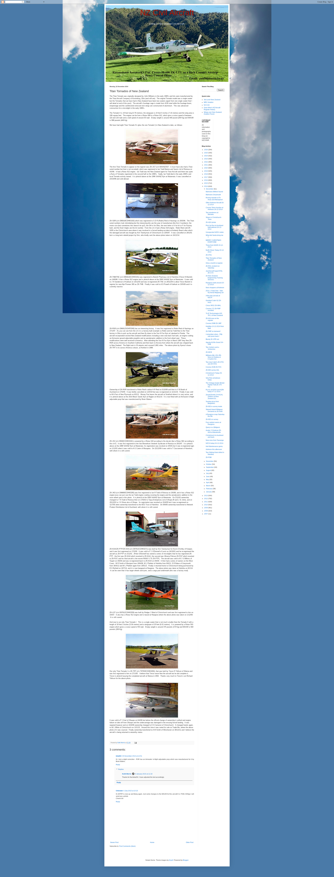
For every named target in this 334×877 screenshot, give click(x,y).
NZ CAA (207, 105)
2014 (206, 186)
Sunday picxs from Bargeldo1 (212, 402)
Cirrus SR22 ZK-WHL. (213, 305)
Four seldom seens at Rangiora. (213, 423)
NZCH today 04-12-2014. (215, 443)
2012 (206, 499)
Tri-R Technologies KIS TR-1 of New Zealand (214, 314)
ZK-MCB (209, 352)
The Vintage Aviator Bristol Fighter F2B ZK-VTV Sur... (215, 385)
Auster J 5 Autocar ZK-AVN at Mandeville (213, 431)
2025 (206, 153)
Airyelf (171, 860)
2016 (206, 180)
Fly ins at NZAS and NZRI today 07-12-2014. (215, 391)
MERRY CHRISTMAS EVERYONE (213, 241)
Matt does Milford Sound (214, 192)
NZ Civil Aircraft (167, 12)
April (208, 482)
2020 (206, 168)
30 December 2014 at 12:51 (132, 756)
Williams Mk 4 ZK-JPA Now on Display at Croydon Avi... (213, 357)
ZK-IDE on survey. (212, 419)
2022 (206, 162)
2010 (206, 505)
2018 (206, 174)
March (208, 486)
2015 (206, 183)
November (210, 461)
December (210, 189)
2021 (206, 165)
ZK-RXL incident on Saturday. (213, 267)
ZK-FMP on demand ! (213, 331)
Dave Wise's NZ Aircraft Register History (212, 108)
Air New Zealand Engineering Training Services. (214, 278)
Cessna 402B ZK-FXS (213, 367)
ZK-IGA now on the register (212, 319)
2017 (206, 177)
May (207, 479)
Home (152, 842)
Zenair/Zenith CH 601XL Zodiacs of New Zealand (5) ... (214, 396)
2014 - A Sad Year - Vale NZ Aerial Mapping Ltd (214, 291)
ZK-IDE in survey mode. (214, 406)
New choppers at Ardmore (215, 288)
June (208, 476)
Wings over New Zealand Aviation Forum (213, 113)
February (209, 489)
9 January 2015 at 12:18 (143, 774)
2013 (206, 496)
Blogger (185, 860)
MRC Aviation (208, 102)
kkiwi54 (118, 756)
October (209, 464)
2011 (206, 502)
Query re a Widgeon (213, 427)
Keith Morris (126, 774)
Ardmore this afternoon (214, 449)
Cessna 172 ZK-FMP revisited (213, 309)
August (208, 470)
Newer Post (114, 842)
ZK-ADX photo (211, 222)
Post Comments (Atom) (127, 846)
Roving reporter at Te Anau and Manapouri (214, 198)
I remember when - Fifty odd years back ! (214, 335)
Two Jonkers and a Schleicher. (212, 348)
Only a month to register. (214, 263)
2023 (206, 159)
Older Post (189, 842)
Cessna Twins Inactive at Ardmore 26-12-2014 (214, 208)
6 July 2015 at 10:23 (131, 791)
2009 (206, 508)
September (210, 467)
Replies (121, 769)
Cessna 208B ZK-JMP (213, 323)
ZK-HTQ (208, 255)
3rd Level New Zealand (212, 100)
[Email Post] (135, 742)
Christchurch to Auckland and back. (214, 436)
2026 (206, 150)
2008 (206, 511)
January (209, 492)
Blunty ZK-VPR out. (212, 339)
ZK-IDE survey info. (212, 370)
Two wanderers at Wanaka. (212, 213)
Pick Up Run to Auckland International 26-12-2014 (214, 227)
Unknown (119, 791)
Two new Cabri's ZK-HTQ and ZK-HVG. (214, 363)
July (207, 473)
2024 (206, 156)
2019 (206, 171)
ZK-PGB (208, 457)
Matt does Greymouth (213, 195)
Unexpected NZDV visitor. (215, 232)
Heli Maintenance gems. (214, 446)
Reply (118, 765)
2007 (206, 514)
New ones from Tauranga (215, 440)
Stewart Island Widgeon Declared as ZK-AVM (214, 410)
